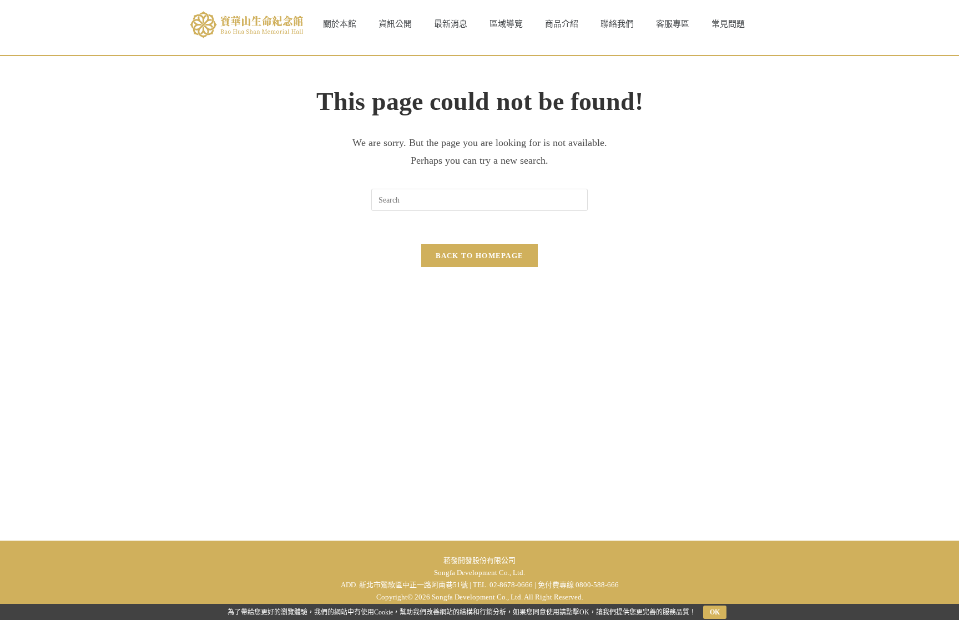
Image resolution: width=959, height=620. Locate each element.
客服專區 (672, 23)
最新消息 (450, 23)
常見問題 (728, 23)
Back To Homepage (480, 255)
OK (715, 612)
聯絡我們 (617, 23)
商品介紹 (561, 23)
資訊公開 (395, 23)
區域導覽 (506, 23)
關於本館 (339, 23)
